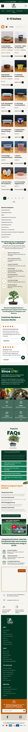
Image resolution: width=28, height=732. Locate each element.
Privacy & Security (7, 642)
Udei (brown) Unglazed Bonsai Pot (6, 75)
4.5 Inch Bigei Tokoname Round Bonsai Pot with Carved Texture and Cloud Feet (6, 156)
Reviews (5, 632)
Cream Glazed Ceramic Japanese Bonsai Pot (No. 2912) (7, 46)
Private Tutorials (7, 691)
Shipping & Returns (7, 644)
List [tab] (6, 26)
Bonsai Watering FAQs (8, 672)
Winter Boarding (7, 687)
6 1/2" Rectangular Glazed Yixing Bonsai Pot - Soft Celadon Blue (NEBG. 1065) (7, 104)
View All (5, 695)
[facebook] (7, 717)
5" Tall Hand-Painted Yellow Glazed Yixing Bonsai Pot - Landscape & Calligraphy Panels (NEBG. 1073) (21, 75)
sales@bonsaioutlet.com (13, 600)
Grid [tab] (2, 26)
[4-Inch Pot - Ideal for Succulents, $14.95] (21, 37)
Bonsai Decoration (7, 659)
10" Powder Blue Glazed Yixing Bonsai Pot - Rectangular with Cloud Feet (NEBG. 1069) (6, 130)
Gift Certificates (7, 680)
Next (14, 202)
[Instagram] (20, 717)
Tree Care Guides (7, 668)
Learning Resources (7, 634)
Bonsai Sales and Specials (9, 661)
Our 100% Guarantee (8, 636)
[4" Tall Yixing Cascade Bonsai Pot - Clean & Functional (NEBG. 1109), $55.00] (21, 95)
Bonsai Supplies (7, 655)
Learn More (10, 1)
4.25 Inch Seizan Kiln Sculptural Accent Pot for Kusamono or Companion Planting (6, 182)
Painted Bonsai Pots (6, 212)
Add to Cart (18, 82)
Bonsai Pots (6, 657)
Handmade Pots (5, 210)
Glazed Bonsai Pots (6, 220)
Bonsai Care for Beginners (9, 670)
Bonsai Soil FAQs (7, 676)
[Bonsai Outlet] (10, 621)
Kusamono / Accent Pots (7, 229)
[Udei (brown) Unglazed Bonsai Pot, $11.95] (7, 66)
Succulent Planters (6, 234)
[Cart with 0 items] (26, 6)
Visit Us (23, 570)
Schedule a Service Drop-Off (10, 689)
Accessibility (6, 630)
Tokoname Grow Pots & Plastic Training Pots (12, 232)
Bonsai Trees (6, 651)
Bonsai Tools (6, 653)
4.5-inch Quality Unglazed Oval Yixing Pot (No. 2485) (20, 182)
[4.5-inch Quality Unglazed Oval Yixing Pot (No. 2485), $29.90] (21, 173)
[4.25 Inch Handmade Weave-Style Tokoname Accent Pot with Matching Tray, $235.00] (21, 147)
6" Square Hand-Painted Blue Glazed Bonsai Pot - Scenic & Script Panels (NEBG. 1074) (20, 130)
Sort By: (11, 27)
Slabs (2, 215)
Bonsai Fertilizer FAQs (8, 674)
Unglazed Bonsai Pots (6, 222)
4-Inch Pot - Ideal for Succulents (20, 46)
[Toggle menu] (2, 6)
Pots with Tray (5, 227)
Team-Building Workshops (9, 693)
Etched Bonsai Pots (6, 225)
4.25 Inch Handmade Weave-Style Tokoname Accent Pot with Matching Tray (20, 156)
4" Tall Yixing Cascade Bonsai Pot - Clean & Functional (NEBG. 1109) (20, 104)
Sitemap (5, 678)
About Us (5, 638)
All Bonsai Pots (5, 237)
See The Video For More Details (11, 516)
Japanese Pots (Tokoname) (8, 217)
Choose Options (5, 56)
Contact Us (5, 640)
